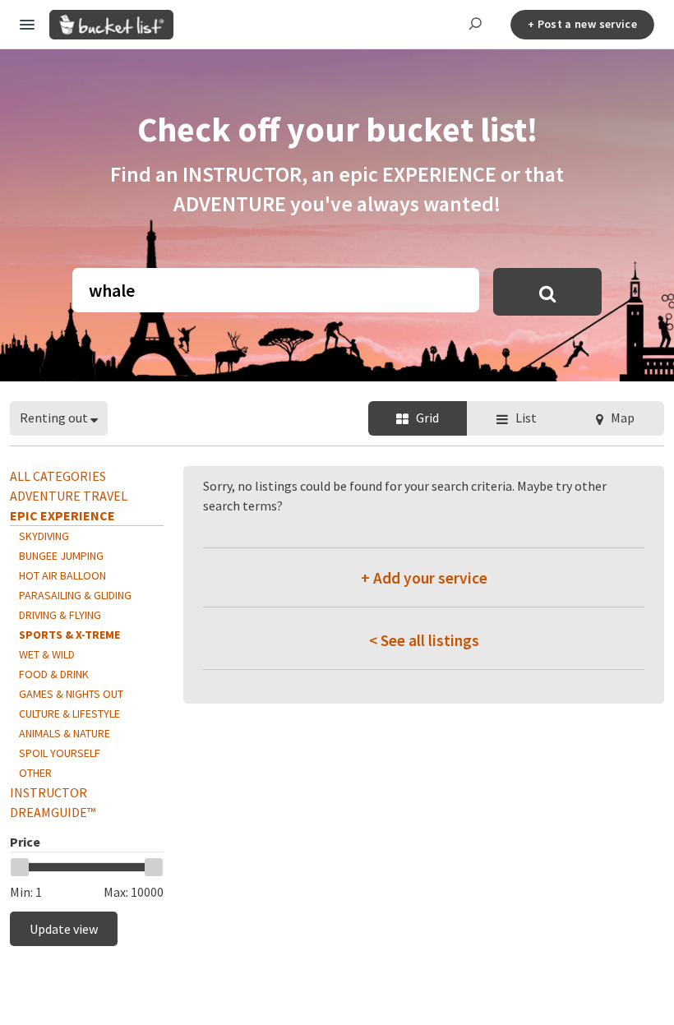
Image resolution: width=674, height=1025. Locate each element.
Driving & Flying (60, 614)
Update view (64, 929)
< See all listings (424, 640)
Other (35, 772)
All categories (58, 476)
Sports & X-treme (69, 634)
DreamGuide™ (52, 812)
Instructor (48, 792)
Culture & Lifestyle (69, 713)
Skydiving (44, 536)
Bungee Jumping (61, 555)
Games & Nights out (71, 693)
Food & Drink (54, 674)
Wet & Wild (47, 654)
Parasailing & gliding (75, 595)
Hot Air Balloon (62, 575)
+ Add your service (424, 578)
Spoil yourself (59, 753)
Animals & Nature (64, 733)
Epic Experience (62, 515)
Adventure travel (68, 495)
